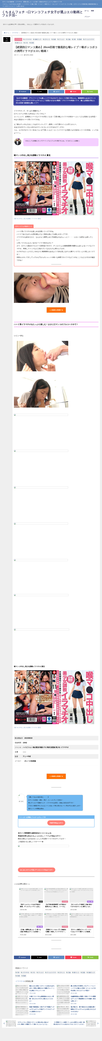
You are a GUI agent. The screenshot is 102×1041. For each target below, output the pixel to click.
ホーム (6, 4)
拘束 (54, 39)
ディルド (61, 39)
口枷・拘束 (34, 4)
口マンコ (47, 39)
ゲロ (26, 42)
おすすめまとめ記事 (15, 4)
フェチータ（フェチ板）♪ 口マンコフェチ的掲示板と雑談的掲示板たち (79, 4)
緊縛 (80, 39)
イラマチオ (26, 4)
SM (75, 39)
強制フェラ (38, 39)
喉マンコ (19, 42)
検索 (92, 10)
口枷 (69, 39)
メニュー (87, 16)
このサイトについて (9, 6)
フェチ (41, 4)
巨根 (32, 42)
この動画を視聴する (56, 310)
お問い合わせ (20, 6)
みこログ (55, 4)
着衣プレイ (48, 4)
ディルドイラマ (89, 39)
